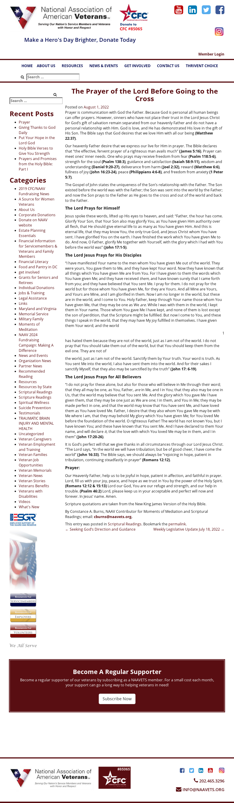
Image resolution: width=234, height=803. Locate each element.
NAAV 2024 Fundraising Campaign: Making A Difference (36, 342)
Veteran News (31, 475)
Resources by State (35, 386)
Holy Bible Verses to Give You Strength (36, 151)
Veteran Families (33, 454)
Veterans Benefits (34, 485)
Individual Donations (36, 287)
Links (23, 303)
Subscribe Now (117, 698)
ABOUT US (48, 67)
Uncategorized (31, 433)
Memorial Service (33, 313)
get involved (29, 272)
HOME (27, 65)
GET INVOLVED (139, 67)
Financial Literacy (33, 261)
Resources (28, 381)
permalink (177, 524)
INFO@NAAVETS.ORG (202, 789)
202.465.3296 (211, 781)
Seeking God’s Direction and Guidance (100, 529)
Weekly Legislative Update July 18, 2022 (188, 529)
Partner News (30, 366)
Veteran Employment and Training (37, 447)
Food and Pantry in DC (38, 266)
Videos (24, 501)
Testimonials (29, 413)
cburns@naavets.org (112, 516)
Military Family (31, 318)
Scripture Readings (35, 397)
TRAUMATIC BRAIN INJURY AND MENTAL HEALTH (36, 423)
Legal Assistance (33, 298)
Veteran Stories (32, 480)
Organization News (35, 360)
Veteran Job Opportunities (31, 462)
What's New (29, 506)
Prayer (24, 122)
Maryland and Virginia (37, 308)
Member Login (211, 54)
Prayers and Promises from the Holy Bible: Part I (38, 164)
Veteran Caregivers (35, 439)
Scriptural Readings (35, 392)
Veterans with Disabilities (31, 494)
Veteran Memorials (35, 470)
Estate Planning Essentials (32, 233)
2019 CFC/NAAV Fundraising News (34, 191)
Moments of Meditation (29, 327)
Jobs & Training (32, 292)
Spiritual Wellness (34, 402)
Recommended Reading (32, 374)
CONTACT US (170, 67)
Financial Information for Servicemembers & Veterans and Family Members (38, 248)
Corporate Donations (37, 214)
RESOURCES (74, 67)
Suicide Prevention (35, 407)
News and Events (33, 355)
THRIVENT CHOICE (202, 65)
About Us (27, 209)
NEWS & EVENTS (105, 67)
